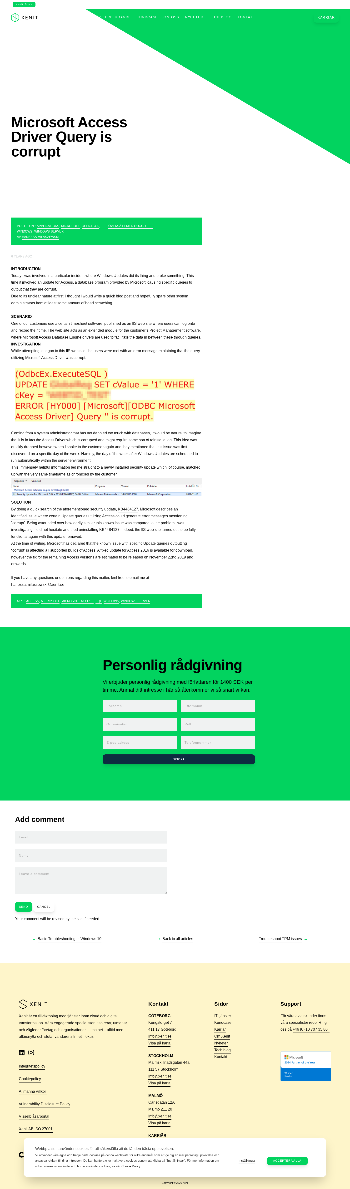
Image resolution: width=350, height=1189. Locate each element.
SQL (98, 601)
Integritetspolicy (32, 1066)
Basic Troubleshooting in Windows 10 (69, 939)
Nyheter (194, 17)
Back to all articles (177, 939)
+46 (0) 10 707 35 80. (311, 1029)
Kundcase (147, 17)
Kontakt (246, 17)
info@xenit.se (159, 1036)
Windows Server (49, 231)
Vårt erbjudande (112, 17)
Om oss (171, 17)
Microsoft (70, 226)
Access (66, 282)
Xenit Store (24, 4)
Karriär (326, 17)
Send (23, 906)
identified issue (24, 516)
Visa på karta (159, 1043)
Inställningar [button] (247, 1161)
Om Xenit (222, 1036)
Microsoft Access (77, 601)
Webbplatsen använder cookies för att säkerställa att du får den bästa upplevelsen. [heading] (104, 1149)
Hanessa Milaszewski (40, 237)
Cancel (43, 906)
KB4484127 (128, 509)
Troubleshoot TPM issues (280, 939)
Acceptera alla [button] (287, 1161)
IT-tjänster (222, 1016)
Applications (48, 226)
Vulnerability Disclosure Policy (44, 1104)
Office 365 (90, 226)
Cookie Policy (130, 1166)
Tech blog (220, 17)
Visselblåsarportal (34, 1116)
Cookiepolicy (30, 1079)
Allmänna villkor (33, 1091)
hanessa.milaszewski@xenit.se (37, 584)
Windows (24, 231)
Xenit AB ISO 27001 (36, 1129)
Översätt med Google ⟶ (130, 226)
